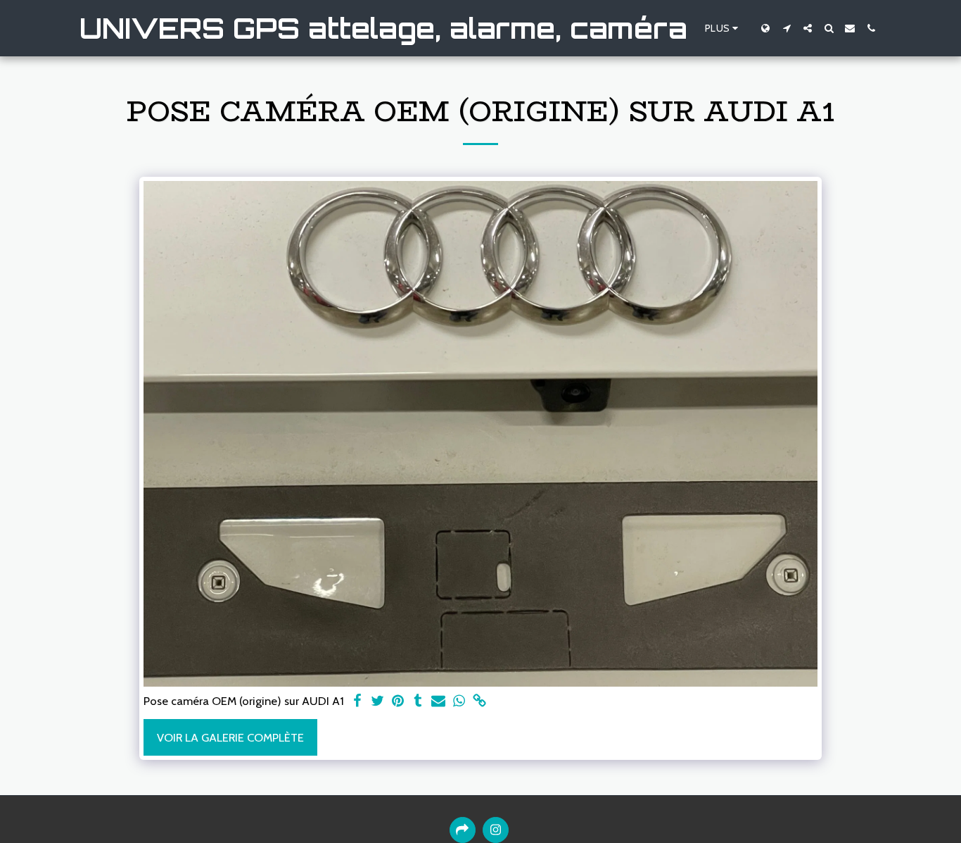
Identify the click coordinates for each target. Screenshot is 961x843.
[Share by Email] (438, 701)
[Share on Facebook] (357, 701)
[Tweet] (377, 701)
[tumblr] (418, 701)
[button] (786, 28)
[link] (479, 701)
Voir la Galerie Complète (230, 737)
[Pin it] (397, 701)
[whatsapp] (459, 701)
